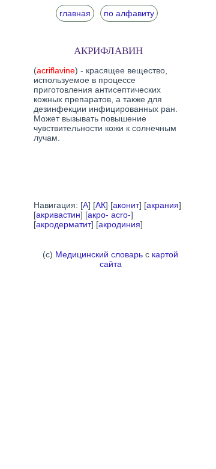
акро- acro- (109, 214)
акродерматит (63, 224)
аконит (126, 205)
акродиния (119, 224)
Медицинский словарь (99, 254)
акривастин (58, 214)
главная (75, 13)
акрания (162, 205)
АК (100, 205)
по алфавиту (129, 13)
